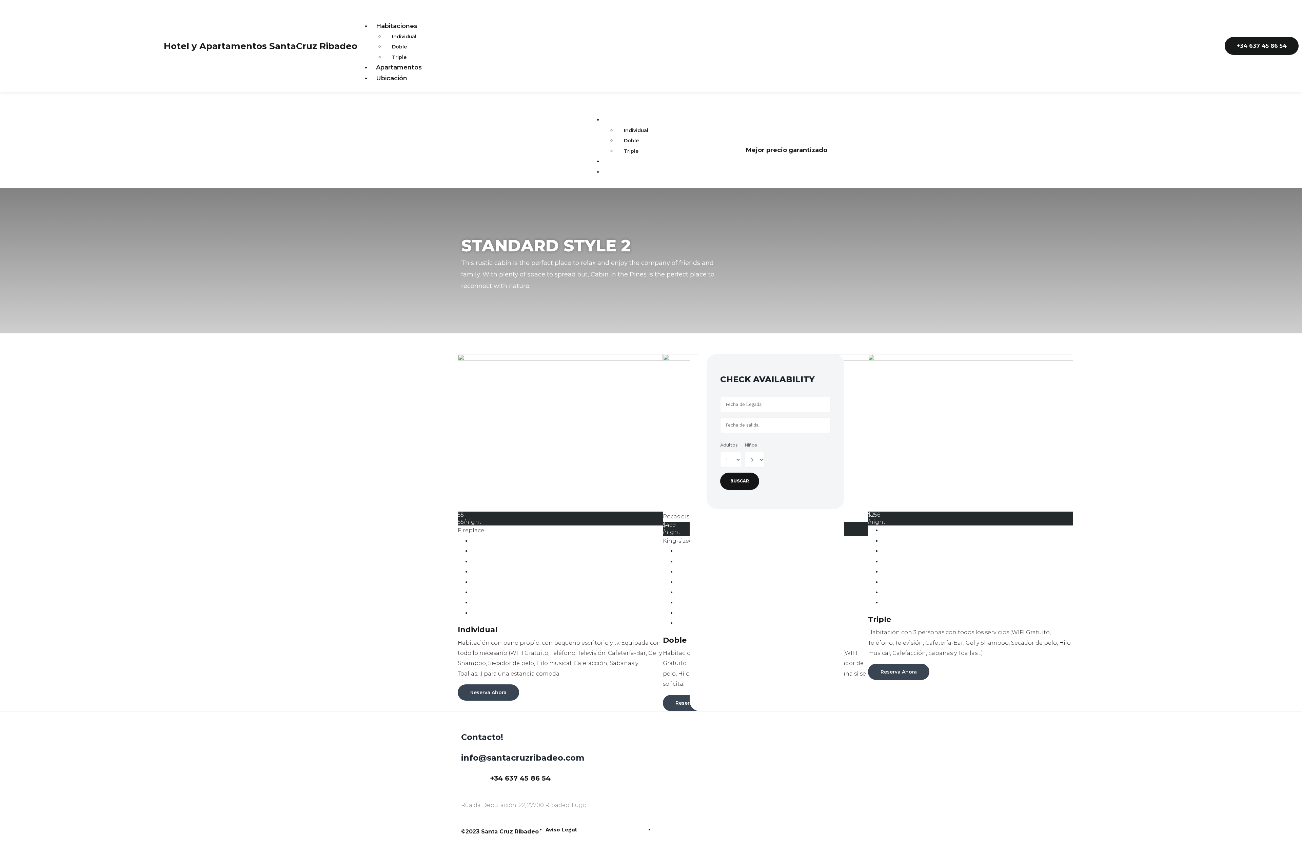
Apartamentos (399, 67)
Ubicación (391, 78)
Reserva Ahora (488, 692)
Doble (399, 47)
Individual (404, 37)
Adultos (729, 445)
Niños (751, 445)
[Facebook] (1206, 44)
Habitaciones (396, 26)
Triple (399, 57)
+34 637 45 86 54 (520, 778)
